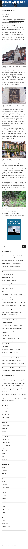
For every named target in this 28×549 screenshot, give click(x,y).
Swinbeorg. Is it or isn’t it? (8, 355)
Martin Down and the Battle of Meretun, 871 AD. (13, 302)
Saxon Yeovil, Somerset (7, 271)
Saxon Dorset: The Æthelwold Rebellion (11, 269)
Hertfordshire (5, 487)
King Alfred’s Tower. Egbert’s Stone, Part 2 (12, 360)
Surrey (3, 506)
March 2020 (5, 411)
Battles (4, 467)
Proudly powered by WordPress (9, 545)
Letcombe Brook (6, 125)
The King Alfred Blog (13, 2)
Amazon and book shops (15, 22)
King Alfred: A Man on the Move (16, 21)
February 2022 (5, 409)
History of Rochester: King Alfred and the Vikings (13, 370)
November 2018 (6, 445)
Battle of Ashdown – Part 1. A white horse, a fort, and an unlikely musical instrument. (13, 389)
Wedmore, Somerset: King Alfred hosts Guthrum (13, 294)
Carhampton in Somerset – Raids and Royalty (13, 255)
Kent (3, 490)
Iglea (3, 291)
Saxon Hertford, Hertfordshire (9, 280)
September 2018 (6, 448)
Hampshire (4, 484)
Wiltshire (4, 512)
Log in (3, 520)
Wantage (5, 16)
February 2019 (5, 439)
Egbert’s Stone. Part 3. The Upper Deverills (12, 325)
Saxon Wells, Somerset (7, 277)
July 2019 (4, 431)
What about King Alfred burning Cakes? (11, 349)
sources (4, 503)
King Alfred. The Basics (7, 288)
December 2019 (6, 417)
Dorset (3, 478)
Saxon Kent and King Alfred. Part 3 (10, 299)
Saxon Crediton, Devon (7, 274)
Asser (3, 27)
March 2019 (5, 436)
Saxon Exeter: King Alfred (8, 297)
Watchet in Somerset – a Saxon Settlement (12, 260)
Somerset (4, 501)
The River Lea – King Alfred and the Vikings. (12, 283)
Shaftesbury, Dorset (7, 322)
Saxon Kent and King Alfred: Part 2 (10, 352)
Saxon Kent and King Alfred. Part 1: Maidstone (13, 367)
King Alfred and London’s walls (9, 341)
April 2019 (4, 434)
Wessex (14, 75)
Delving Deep (5, 346)
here (20, 128)
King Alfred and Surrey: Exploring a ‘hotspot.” (13, 328)
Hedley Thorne (5, 388)
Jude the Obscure (22, 177)
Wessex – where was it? (7, 317)
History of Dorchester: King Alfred (10, 319)
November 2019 (6, 420)
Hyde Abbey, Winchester (8, 285)
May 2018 (4, 459)
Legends (4, 492)
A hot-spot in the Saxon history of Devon (11, 266)
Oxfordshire (5, 498)
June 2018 (4, 456)
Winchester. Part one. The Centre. (10, 343)
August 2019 (5, 428)
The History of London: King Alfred (10, 357)
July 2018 (4, 453)
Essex (3, 481)
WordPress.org (5, 529)
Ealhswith (6, 118)
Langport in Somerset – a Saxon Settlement (12, 258)
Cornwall (4, 473)
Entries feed (5, 523)
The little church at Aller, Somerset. (10, 338)
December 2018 (6, 442)
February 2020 (5, 414)
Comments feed (6, 526)
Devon (3, 476)
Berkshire (4, 470)
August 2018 (5, 450)
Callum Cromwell (6, 398)
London (4, 495)
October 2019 (5, 422)
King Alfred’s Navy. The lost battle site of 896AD (13, 305)
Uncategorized (5, 509)
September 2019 (6, 425)
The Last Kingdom (6, 335)
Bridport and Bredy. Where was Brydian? (11, 263)
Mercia (8, 75)
